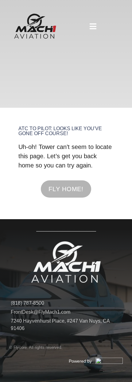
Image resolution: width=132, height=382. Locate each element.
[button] (93, 26)
